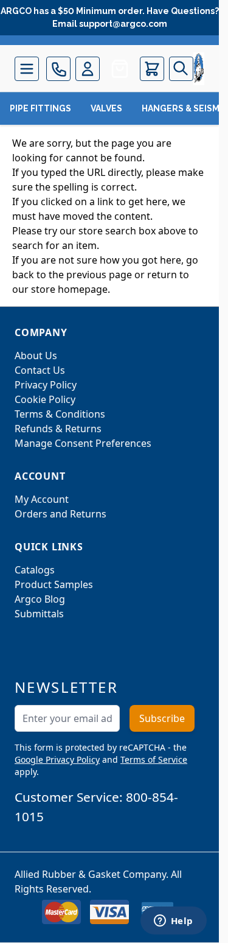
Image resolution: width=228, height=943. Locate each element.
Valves (106, 108)
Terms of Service (153, 759)
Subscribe (162, 718)
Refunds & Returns (58, 428)
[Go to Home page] (198, 68)
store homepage (69, 289)
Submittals (39, 613)
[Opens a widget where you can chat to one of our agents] (173, 921)
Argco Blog (40, 599)
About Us (36, 355)
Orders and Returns (60, 514)
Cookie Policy (45, 399)
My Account (42, 499)
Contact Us (40, 370)
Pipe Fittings (40, 108)
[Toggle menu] (27, 69)
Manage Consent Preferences (83, 443)
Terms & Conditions (60, 414)
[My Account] (87, 69)
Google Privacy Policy (57, 759)
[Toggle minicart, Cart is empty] (152, 69)
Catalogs (35, 570)
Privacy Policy (46, 384)
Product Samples (54, 584)
